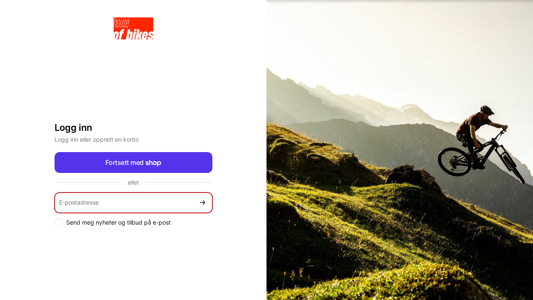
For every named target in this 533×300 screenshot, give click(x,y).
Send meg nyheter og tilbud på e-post (118, 222)
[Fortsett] (202, 202)
